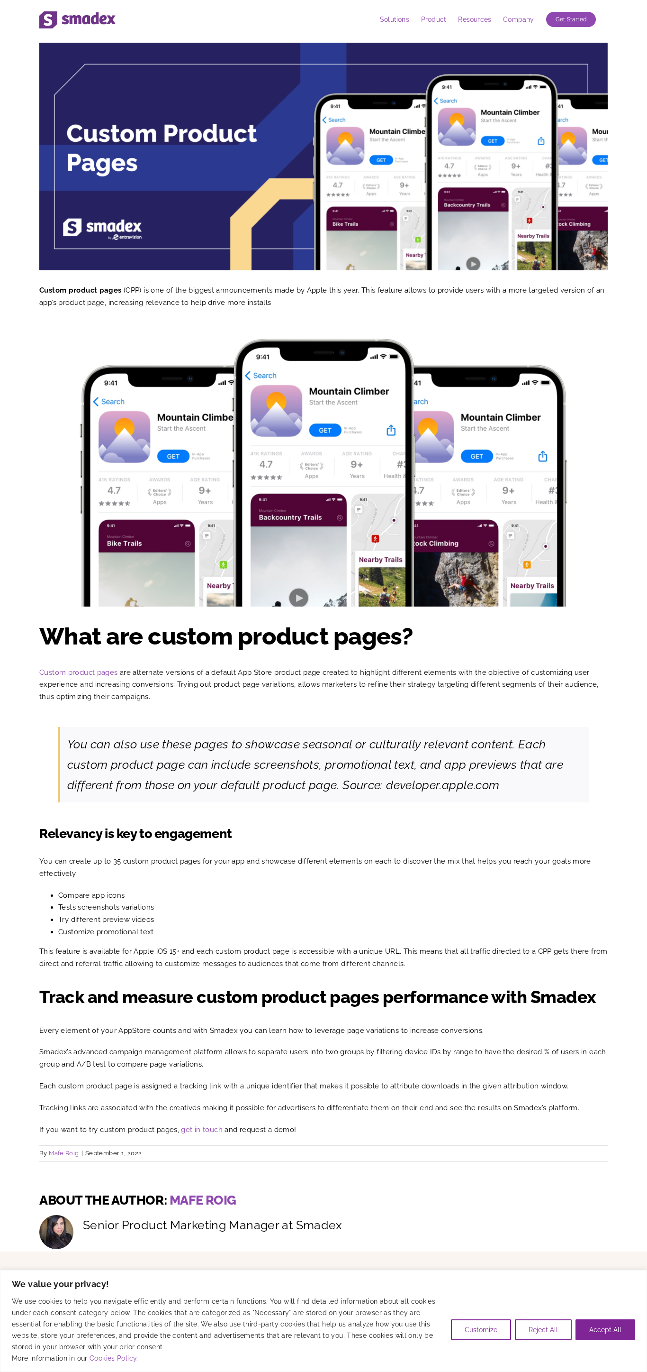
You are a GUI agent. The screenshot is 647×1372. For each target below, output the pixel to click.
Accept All (605, 1330)
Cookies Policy (113, 1358)
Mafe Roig (64, 1153)
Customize (481, 1330)
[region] (323, 1321)
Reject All (543, 1330)
